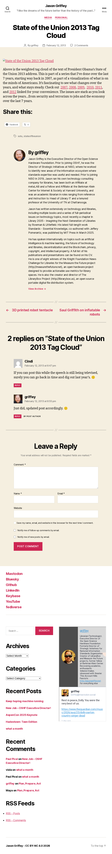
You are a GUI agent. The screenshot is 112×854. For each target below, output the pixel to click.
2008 (72, 87)
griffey (34, 45)
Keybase (13, 596)
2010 (90, 87)
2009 (80, 87)
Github (11, 585)
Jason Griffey (56, 6)
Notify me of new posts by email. (33, 537)
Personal (61, 17)
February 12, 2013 (56, 45)
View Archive (37, 288)
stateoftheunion (32, 136)
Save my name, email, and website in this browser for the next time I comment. (55, 523)
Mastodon (14, 574)
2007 (64, 87)
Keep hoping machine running (24, 701)
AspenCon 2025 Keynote (21, 714)
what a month (14, 728)
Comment (20, 464)
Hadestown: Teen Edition (21, 721)
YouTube (13, 601)
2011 (98, 87)
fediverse (14, 607)
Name (18, 493)
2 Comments (81, 45)
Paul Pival (12, 758)
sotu (20, 136)
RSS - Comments (16, 820)
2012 (12, 92)
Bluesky (12, 579)
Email (61, 493)
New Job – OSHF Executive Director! (28, 708)
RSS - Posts (13, 813)
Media (48, 17)
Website (18, 508)
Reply (17, 385)
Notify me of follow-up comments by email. (38, 530)
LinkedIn (12, 590)
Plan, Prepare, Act (30, 783)
